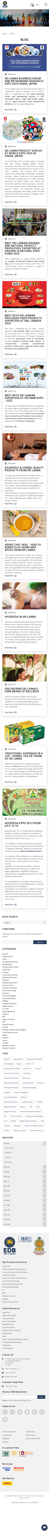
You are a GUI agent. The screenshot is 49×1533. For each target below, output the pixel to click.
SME (42, 1121)
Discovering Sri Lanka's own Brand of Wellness (22, 690)
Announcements (8, 1318)
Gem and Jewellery (9, 998)
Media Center (7, 1333)
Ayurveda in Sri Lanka (20, 616)
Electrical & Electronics (10, 1302)
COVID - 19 (29, 1064)
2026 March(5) (8, 1152)
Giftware (5, 1001)
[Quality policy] (24, 1239)
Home (4, 33)
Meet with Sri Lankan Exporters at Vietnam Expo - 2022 (24, 398)
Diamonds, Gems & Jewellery (12, 1284)
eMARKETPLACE (7, 1324)
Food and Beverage (9, 991)
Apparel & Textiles (8, 1275)
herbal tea (16, 766)
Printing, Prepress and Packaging (14, 1030)
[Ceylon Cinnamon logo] (14, 1453)
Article (4, 959)
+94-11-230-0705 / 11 (11, 1369)
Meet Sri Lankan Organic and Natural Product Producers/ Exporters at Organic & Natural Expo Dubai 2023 (23, 248)
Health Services (7, 1006)
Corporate (26, 1073)
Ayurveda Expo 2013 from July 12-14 (23, 824)
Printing (5, 1027)
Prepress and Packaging (33, 1116)
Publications (6, 1345)
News (38, 1107)
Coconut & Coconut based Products (15, 1272)
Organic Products (8, 1019)
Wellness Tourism (8, 1046)
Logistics (5, 1014)
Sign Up (40, 942)
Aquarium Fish (7, 956)
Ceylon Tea (6, 970)
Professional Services (10, 1032)
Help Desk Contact (11, 1386)
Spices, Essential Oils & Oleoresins (14, 1278)
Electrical (5, 980)
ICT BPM (39, 1102)
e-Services (32, 4)
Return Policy (30, 1435)
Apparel (5, 954)
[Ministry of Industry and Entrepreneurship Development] (39, 1245)
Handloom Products (9, 1004)
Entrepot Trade (7, 985)
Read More (9, 109)
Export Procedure (8, 1327)
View (4, 1400)
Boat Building (7, 964)
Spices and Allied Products (34, 1126)
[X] (12, 1412)
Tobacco (5, 1043)
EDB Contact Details (9, 1321)
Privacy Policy (30, 1432)
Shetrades (17, 1126)
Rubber (5, 1035)
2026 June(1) (8, 1157)
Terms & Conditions (9, 1432)
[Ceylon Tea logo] (5, 1453)
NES (3, 1017)
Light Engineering (8, 1011)
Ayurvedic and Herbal (9, 962)
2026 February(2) (9, 1148)
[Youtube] (34, 1412)
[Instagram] (27, 1412)
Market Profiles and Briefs (11, 1330)
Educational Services (9, 977)
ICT (3, 1290)
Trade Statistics (7, 1348)
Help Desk (6, 1312)
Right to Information (9, 1315)
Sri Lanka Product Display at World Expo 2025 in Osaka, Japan (23, 153)
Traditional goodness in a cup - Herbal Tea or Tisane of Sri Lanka (24, 756)
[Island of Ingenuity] (26, 1453)
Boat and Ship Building (10, 1287)
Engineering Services (9, 983)
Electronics (26, 1078)
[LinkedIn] (19, 1412)
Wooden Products (8, 1048)
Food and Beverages (29, 1088)
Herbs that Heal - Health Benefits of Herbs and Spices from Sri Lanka (23, 547)
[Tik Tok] (5, 1419)
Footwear (5, 993)
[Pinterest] (42, 1412)
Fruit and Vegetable (9, 996)
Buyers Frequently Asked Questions (15, 1339)
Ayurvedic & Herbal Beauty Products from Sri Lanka (24, 469)
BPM (4, 1293)
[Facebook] (5, 1412)
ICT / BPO (5, 1009)
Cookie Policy (7, 1435)
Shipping (5, 1438)
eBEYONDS (34, 1502)
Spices (4, 1040)
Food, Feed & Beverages (11, 1281)
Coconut (5, 972)
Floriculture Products (9, 988)
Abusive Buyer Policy (33, 1438)
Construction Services (10, 975)
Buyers (19, 1064)
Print (5, 1121)
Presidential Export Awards (12, 1342)
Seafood (5, 1038)
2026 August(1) (8, 1162)
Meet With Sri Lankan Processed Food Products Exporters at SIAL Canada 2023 (23, 319)
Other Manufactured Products (30, 1112)
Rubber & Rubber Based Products (14, 1269)
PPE (3, 1022)
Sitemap (5, 1442)
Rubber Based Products (28, 1121)
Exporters (40, 1083)
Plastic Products (8, 1025)
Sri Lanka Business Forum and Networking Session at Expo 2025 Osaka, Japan (24, 81)
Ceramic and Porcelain (10, 967)
